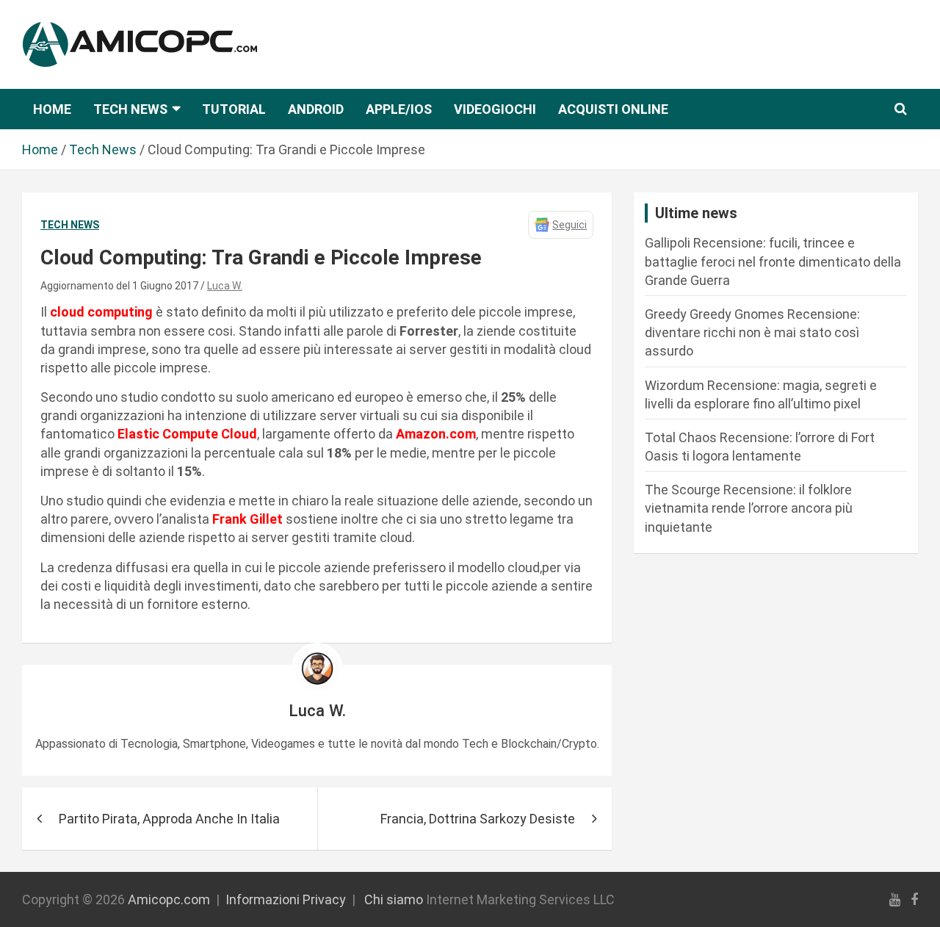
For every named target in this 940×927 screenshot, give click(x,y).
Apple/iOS (399, 109)
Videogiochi (495, 109)
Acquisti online (613, 109)
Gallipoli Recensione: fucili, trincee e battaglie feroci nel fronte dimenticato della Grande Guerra (773, 261)
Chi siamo (393, 899)
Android (316, 109)
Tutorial (234, 109)
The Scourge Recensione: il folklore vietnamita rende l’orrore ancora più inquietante (749, 508)
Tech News (130, 109)
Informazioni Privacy (285, 899)
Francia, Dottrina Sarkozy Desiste (477, 818)
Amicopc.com (169, 899)
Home (52, 109)
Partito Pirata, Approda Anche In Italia (169, 818)
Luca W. (224, 286)
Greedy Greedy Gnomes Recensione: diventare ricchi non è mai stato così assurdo (752, 332)
